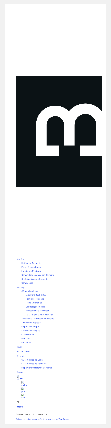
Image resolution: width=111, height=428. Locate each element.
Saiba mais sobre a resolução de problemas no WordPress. (42, 419)
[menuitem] (56, 271)
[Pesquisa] (18, 402)
